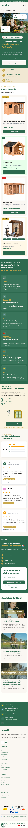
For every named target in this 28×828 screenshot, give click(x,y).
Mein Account (4, 759)
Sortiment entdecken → (14, 58)
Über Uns (3, 750)
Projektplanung (4, 757)
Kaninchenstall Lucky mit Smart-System (14, 121)
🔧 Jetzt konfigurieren (14, 63)
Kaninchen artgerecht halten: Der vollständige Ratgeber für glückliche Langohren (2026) (14, 682)
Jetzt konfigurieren (14, 424)
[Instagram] (2, 742)
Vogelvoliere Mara (7, 202)
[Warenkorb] (22, 6)
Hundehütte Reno (7, 162)
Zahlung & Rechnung (5, 785)
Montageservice (4, 752)
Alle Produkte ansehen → (7, 92)
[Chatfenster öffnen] (3, 825)
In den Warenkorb (14, 131)
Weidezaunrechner (5, 754)
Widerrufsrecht (4, 780)
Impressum (3, 782)
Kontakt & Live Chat (5, 749)
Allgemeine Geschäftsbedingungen (8, 778)
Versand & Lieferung (5, 784)
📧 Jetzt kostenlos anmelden (14, 582)
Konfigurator (3, 756)
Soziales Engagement (5, 767)
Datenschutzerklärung (5, 777)
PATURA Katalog (4, 769)
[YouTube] (6, 742)
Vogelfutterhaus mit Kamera (10, 243)
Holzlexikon (3, 771)
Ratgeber (3, 765)
